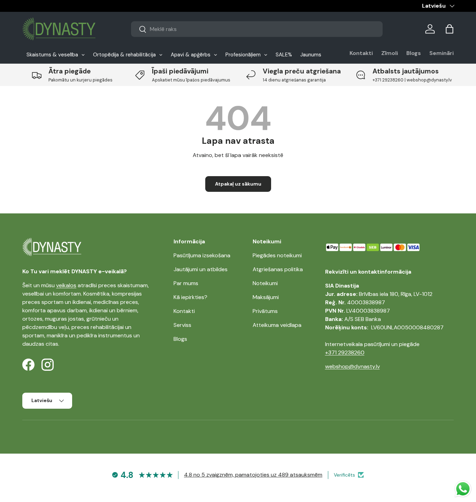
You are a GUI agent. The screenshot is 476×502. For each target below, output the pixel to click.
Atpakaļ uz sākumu (238, 184)
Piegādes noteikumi (277, 255)
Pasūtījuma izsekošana (202, 255)
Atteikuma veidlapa (277, 325)
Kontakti (361, 53)
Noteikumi (265, 283)
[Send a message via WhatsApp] (463, 489)
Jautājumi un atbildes (201, 269)
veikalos (66, 285)
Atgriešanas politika (278, 269)
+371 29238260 (344, 352)
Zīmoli (389, 53)
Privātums (265, 311)
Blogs (413, 53)
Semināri (441, 53)
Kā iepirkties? (190, 297)
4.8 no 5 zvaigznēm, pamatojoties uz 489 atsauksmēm (253, 474)
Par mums (186, 283)
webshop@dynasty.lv (352, 366)
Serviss (182, 325)
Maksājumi (266, 297)
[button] (449, 29)
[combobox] (257, 29)
